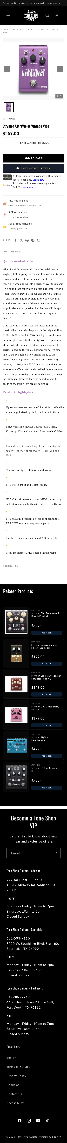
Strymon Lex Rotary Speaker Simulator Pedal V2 (46, 677)
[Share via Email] (38, 240)
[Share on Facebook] (15, 240)
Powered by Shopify (49, 1136)
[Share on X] (21, 240)
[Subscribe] (55, 853)
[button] (8, 15)
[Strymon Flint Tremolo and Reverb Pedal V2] (16, 622)
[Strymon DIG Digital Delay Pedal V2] (16, 714)
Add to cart (47, 633)
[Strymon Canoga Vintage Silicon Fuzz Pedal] (16, 653)
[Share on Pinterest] (27, 240)
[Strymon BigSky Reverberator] (16, 745)
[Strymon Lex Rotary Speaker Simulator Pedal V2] (16, 684)
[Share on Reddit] (32, 240)
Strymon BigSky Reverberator (39, 739)
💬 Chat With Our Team (33, 168)
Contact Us (14, 1094)
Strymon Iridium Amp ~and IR (45, 769)
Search (11, 1057)
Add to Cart (33, 158)
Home (6, 29)
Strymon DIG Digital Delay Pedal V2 (45, 708)
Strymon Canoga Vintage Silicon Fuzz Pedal (44, 646)
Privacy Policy (16, 1076)
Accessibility (15, 1103)
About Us (13, 1084)
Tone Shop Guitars (26, 1136)
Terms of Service (18, 1066)
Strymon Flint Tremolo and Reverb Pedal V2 (45, 614)
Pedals (17, 29)
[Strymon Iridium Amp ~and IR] (16, 777)
